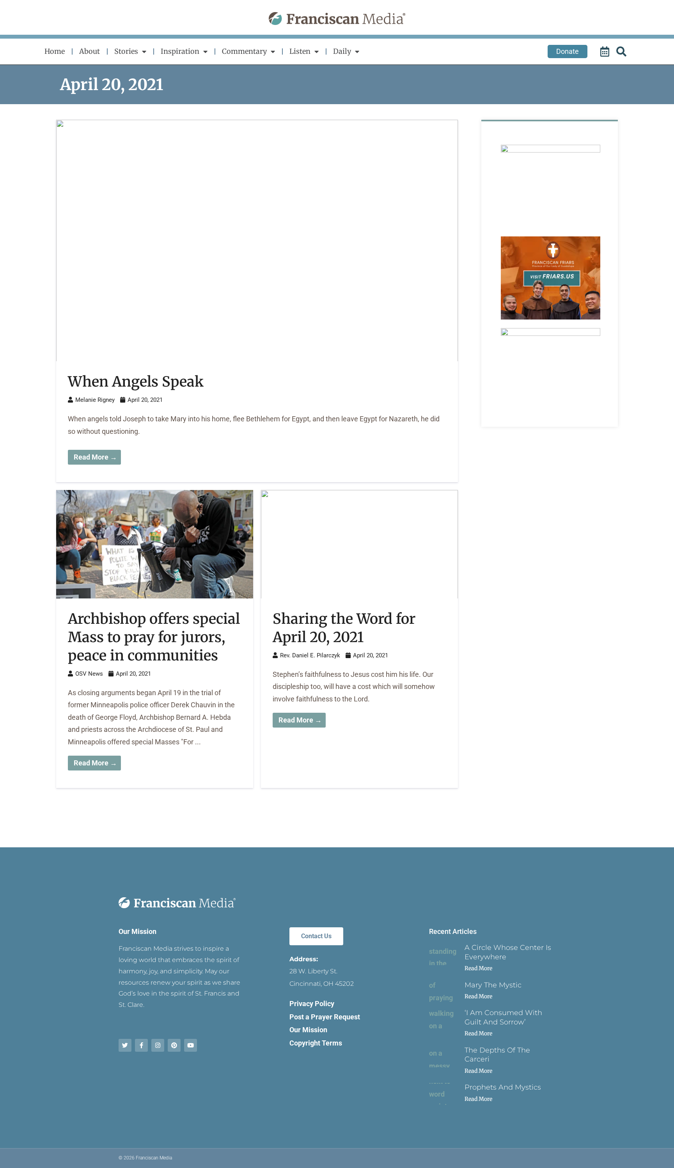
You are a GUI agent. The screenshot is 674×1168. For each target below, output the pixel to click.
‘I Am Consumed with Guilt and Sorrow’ (503, 1017)
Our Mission (137, 931)
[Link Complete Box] (257, 301)
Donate (567, 51)
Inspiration (180, 51)
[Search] (622, 51)
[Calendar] (605, 51)
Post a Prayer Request (324, 1017)
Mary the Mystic (493, 985)
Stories (126, 51)
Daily (342, 51)
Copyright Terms (315, 1043)
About (89, 51)
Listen (299, 51)
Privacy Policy (311, 1003)
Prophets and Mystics (503, 1087)
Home (54, 51)
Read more (478, 968)
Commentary (244, 51)
